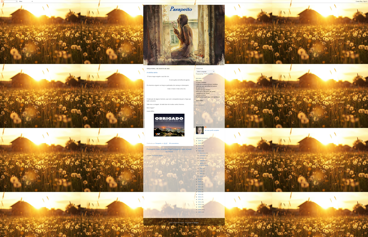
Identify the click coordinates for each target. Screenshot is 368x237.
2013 (200, 197)
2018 (200, 184)
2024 (200, 146)
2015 (200, 192)
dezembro (203, 153)
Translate (210, 74)
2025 (200, 143)
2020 (200, 181)
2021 (200, 179)
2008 (200, 209)
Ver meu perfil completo (212, 130)
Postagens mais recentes (157, 149)
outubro (202, 158)
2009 (200, 207)
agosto (202, 163)
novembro (203, 155)
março (202, 176)
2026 (200, 140)
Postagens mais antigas (182, 149)
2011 (199, 202)
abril (201, 173)
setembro (203, 160)
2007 (200, 212)
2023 (200, 148)
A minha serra (152, 72)
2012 (200, 199)
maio (201, 171)
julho (201, 168)
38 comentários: (174, 143)
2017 (200, 187)
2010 (200, 204)
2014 (200, 194)
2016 (200, 189)
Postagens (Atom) (157, 155)
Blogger (196, 222)
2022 (200, 151)
